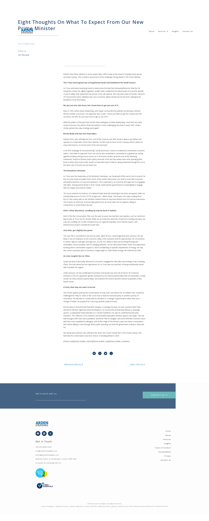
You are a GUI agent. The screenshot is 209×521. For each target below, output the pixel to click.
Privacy (167, 456)
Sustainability (164, 452)
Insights (175, 31)
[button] (94, 353)
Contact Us (188, 31)
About (151, 31)
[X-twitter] (50, 433)
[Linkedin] (44, 433)
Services (162, 31)
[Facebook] (38, 433)
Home (168, 431)
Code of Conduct (163, 448)
